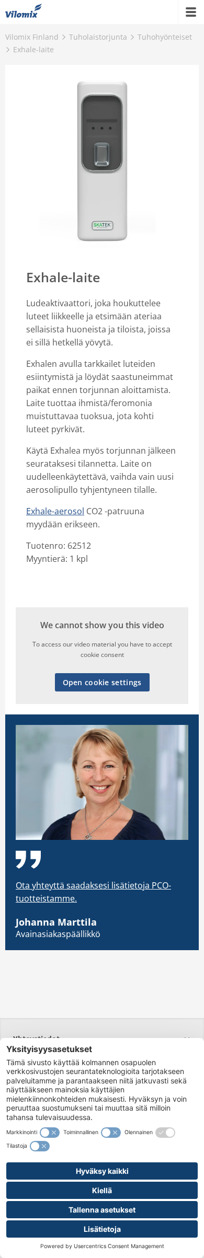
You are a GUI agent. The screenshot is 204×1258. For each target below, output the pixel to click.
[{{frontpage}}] (23, 12)
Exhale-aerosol (55, 511)
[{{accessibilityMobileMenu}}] (191, 12)
